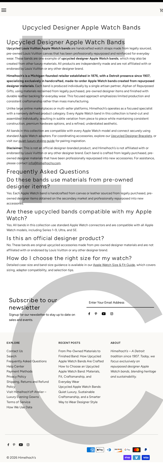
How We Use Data (19, 407)
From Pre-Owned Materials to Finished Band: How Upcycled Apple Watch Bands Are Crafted (81, 356)
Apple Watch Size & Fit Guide (114, 265)
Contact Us (15, 351)
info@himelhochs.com (44, 163)
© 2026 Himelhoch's (21, 457)
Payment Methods (19, 371)
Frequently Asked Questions (27, 361)
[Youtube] (104, 314)
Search (11, 356)
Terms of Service (18, 402)
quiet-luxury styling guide (36, 141)
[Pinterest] (96, 314)
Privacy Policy (16, 376)
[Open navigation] (36, 10)
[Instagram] (111, 314)
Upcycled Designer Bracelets (131, 136)
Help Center (15, 366)
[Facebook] (89, 314)
